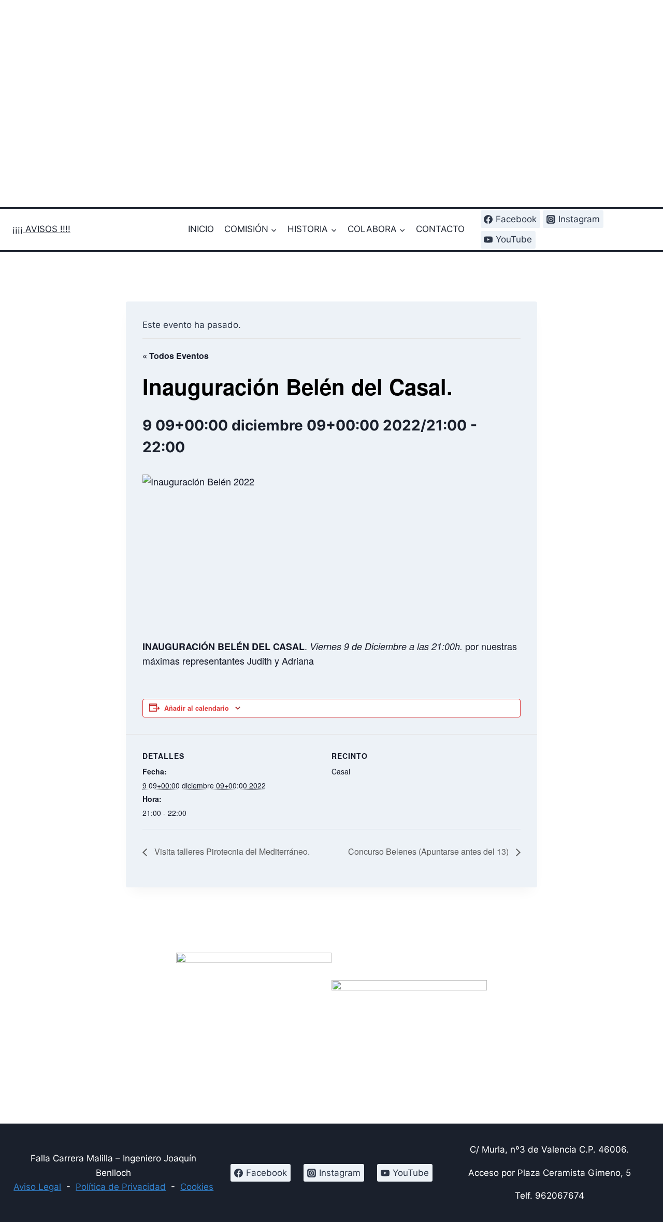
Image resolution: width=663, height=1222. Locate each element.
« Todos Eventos (175, 356)
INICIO (201, 229)
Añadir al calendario (196, 708)
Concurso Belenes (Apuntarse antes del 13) (429, 851)
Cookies (196, 1187)
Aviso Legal (37, 1187)
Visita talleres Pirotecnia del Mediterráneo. (231, 851)
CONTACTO (440, 229)
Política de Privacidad (121, 1187)
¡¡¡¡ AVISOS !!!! (41, 229)
